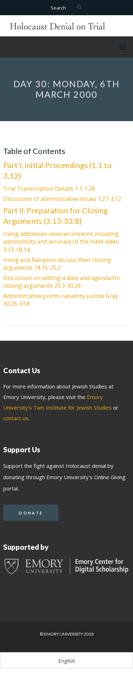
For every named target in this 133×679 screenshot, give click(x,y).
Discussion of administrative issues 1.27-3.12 (62, 199)
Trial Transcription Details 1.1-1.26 (49, 188)
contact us (15, 418)
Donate (31, 513)
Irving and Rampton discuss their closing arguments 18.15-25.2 (57, 264)
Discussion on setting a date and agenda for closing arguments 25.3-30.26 (62, 282)
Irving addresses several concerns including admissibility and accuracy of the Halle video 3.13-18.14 (61, 242)
